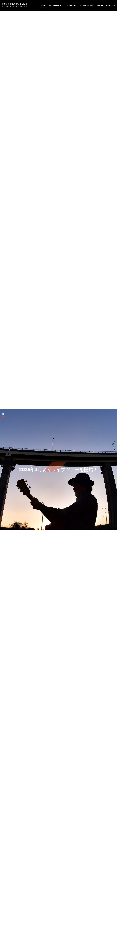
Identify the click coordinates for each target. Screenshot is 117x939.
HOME (43, 6)
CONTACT (110, 6)
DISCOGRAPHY (86, 6)
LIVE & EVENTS (70, 6)
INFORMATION (55, 6)
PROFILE (99, 6)
